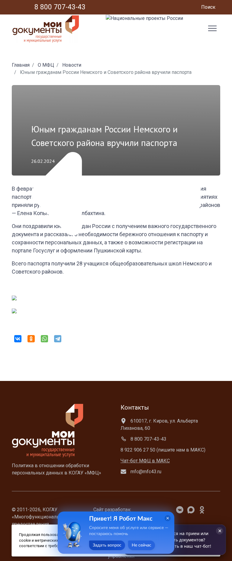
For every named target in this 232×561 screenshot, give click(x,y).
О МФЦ (46, 65)
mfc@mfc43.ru (145, 471)
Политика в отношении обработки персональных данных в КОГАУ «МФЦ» (56, 469)
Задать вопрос (107, 545)
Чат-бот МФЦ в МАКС (145, 461)
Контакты (135, 407)
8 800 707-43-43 (147, 439)
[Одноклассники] (31, 339)
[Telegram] (58, 339)
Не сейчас (141, 545)
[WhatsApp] (44, 339)
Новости (71, 65)
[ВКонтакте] (18, 339)
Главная (21, 65)
